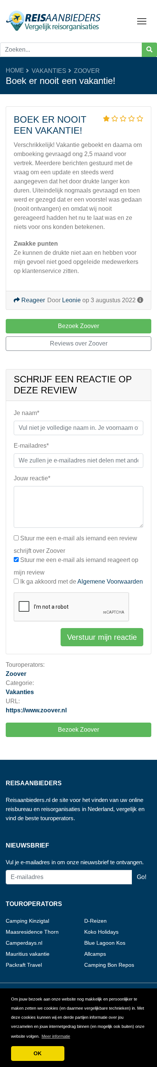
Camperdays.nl (24, 943)
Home (15, 70)
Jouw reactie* (32, 478)
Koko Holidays (101, 932)
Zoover (87, 71)
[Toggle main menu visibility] (141, 20)
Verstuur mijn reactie (102, 637)
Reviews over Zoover (78, 343)
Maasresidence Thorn (32, 932)
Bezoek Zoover (78, 729)
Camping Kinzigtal (27, 921)
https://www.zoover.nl (36, 710)
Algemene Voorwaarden (110, 581)
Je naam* (26, 413)
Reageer (32, 300)
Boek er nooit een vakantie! (50, 125)
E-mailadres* (31, 445)
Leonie (71, 300)
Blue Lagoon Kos (104, 943)
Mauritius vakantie (28, 954)
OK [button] (38, 1053)
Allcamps (95, 954)
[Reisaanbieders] (53, 20)
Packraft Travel (24, 965)
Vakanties (49, 71)
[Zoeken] (149, 50)
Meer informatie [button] (56, 1036)
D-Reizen (95, 921)
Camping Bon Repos (109, 965)
